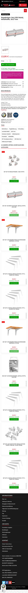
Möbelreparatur (16, 134)
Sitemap (4, 511)
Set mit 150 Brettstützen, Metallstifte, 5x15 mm (14, 206)
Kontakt (4, 520)
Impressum (4, 515)
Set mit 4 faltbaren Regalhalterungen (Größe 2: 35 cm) (14, 342)
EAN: (2, 121)
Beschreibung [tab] (6, 91)
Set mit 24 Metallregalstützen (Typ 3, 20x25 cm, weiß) (14, 478)
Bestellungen (5, 529)
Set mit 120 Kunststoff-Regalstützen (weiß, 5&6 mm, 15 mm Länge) (14, 444)
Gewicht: (3, 122)
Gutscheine (4, 537)
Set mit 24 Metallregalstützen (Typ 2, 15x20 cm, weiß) (14, 410)
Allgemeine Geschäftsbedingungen (10, 508)
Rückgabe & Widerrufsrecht (8, 503)
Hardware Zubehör (6, 134)
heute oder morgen (8, 81)
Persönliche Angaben (7, 527)
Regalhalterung (13, 128)
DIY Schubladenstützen (7, 139)
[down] (10, 61)
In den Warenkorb (8, 64)
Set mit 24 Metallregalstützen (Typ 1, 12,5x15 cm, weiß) (14, 308)
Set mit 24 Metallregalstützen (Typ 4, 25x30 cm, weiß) (14, 274)
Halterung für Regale (7, 141)
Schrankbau (21, 128)
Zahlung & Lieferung (7, 501)
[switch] (3, 591)
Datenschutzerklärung (7, 506)
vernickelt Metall (5, 131)
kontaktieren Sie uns (8, 1)
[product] (14, 160)
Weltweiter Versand (9, 83)
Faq (3, 513)
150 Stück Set (17, 139)
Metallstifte (11, 136)
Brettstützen (5, 128)
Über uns (4, 499)
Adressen (4, 534)
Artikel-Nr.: (3, 119)
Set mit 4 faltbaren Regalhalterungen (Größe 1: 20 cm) (14, 240)
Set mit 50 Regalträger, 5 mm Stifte (14, 171)
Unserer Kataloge (6, 518)
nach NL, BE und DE (11, 85)
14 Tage (7, 87)
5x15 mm (13, 131)
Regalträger (4, 109)
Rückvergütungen (6, 532)
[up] (10, 60)
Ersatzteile (4, 136)
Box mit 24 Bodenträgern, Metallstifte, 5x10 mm (14, 376)
